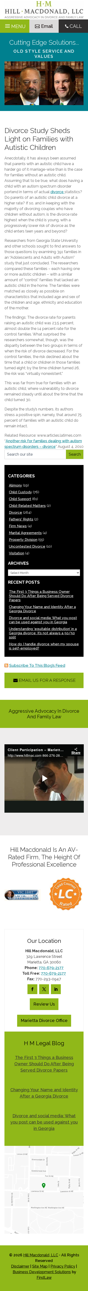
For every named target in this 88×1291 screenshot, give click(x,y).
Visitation (16, 553)
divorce (57, 192)
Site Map (40, 1266)
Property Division (23, 540)
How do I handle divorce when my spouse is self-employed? (44, 646)
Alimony (15, 485)
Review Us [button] (44, 1004)
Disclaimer (20, 1266)
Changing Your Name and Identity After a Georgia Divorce (42, 609)
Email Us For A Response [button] (47, 680)
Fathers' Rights (21, 519)
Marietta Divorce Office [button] (44, 1020)
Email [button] (47, 26)
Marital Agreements (25, 533)
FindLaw (44, 1277)
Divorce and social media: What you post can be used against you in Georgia (43, 620)
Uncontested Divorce (27, 546)
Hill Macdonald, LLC (40, 1255)
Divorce (15, 512)
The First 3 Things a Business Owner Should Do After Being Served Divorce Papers (41, 596)
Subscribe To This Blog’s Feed (37, 665)
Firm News (18, 526)
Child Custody (20, 492)
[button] (83, 1257)
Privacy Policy (62, 1266)
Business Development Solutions (42, 1272)
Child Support (20, 499)
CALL (76, 26)
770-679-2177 (51, 968)
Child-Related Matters (27, 506)
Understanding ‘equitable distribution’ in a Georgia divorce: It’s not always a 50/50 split (43, 633)
